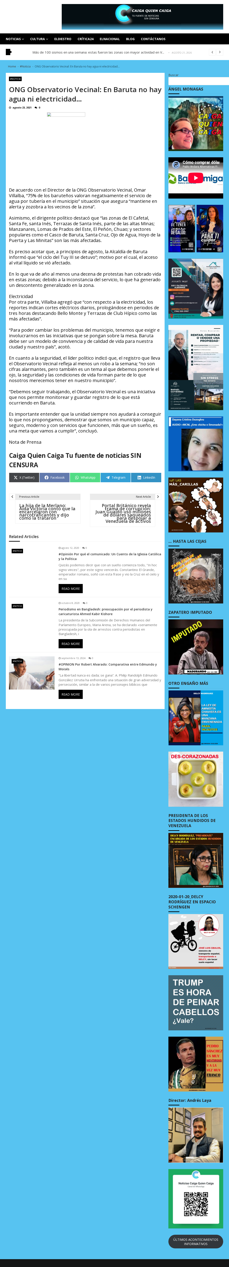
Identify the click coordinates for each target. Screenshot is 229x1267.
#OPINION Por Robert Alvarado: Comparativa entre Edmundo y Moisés (108, 666)
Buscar (173, 75)
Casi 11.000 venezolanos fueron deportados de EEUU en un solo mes (86, 52)
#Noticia (15, 78)
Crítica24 (85, 39)
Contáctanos (153, 39)
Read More (70, 588)
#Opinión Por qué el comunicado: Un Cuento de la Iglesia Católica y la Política (110, 556)
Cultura (37, 39)
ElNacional (110, 39)
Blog (130, 39)
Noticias (13, 39)
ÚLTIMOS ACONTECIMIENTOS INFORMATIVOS (195, 1241)
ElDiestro (62, 39)
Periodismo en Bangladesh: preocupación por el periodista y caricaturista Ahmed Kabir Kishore (106, 611)
